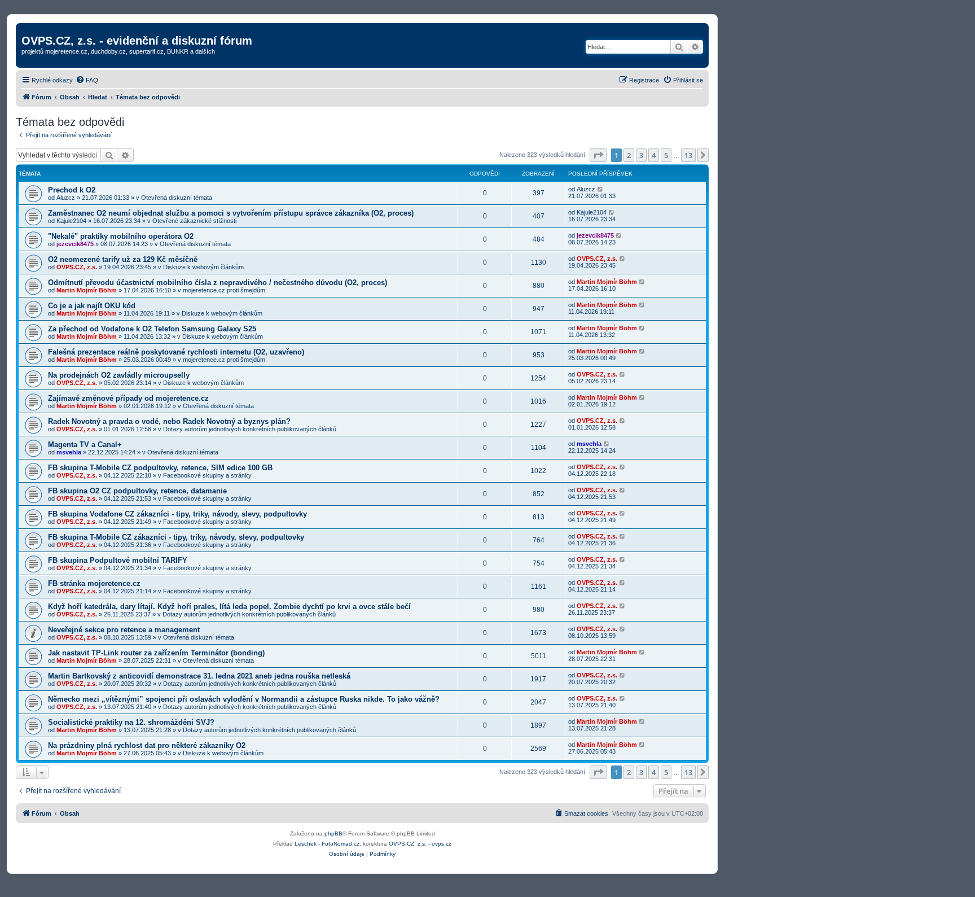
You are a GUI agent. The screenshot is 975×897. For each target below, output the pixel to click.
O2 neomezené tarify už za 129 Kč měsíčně (122, 259)
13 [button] (688, 155)
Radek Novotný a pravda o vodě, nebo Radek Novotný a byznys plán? (169, 421)
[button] (598, 155)
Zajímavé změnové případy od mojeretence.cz (128, 398)
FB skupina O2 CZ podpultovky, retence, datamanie (137, 491)
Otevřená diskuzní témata (176, 197)
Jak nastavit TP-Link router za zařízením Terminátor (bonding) (156, 653)
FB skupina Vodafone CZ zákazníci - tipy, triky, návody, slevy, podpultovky (177, 514)
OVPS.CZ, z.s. (76, 267)
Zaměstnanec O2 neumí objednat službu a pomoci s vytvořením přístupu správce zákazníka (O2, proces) (231, 213)
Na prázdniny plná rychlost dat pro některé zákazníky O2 (146, 745)
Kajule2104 (71, 220)
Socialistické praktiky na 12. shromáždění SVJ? (131, 722)
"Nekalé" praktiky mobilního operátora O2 (121, 236)
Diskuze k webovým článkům (203, 267)
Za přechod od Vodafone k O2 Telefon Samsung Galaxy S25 (152, 329)
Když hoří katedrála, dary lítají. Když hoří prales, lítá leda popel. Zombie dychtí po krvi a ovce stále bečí (229, 606)
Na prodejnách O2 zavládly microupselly (119, 375)
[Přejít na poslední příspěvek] (600, 189)
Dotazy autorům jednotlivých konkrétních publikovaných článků (249, 429)
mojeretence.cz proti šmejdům (224, 290)
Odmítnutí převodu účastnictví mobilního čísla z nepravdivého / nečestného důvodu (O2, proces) (217, 282)
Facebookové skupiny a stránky (207, 475)
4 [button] (654, 155)
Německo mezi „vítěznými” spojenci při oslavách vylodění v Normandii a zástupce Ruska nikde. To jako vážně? (244, 699)
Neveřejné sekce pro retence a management (124, 629)
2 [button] (629, 155)
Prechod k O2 (71, 190)
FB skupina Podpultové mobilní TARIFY (117, 560)
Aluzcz (65, 197)
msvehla (68, 452)
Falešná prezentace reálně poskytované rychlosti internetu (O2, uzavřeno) (176, 352)
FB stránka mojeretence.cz (94, 583)
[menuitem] (87, 80)
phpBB (333, 833)
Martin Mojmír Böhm (86, 290)
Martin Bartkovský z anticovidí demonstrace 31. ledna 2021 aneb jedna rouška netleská (199, 676)
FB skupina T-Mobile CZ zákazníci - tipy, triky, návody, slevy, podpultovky (176, 537)
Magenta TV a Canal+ (85, 444)
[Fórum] (27, 29)
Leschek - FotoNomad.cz (327, 844)
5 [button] (666, 155)
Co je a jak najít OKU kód (91, 305)
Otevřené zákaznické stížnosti (194, 220)
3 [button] (641, 155)
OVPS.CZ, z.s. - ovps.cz (420, 844)
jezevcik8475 (75, 243)
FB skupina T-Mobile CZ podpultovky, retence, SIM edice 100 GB (160, 467)
